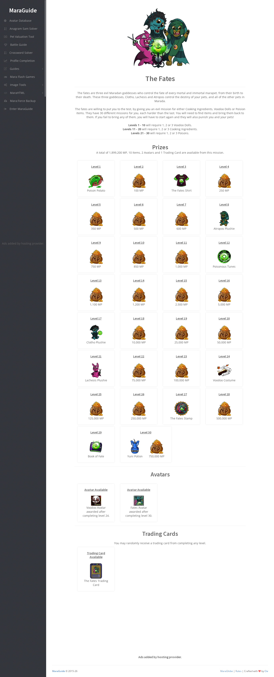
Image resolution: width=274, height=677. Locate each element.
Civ (266, 671)
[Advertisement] (23, 177)
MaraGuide (59, 671)
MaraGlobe (226, 671)
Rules (238, 671)
